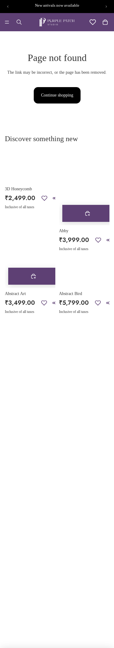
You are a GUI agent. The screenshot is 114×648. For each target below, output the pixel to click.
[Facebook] (67, 561)
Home (12, 410)
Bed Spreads (18, 505)
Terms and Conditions (79, 456)
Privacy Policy (72, 410)
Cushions (15, 515)
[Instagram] (78, 561)
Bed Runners (18, 485)
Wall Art (67, 525)
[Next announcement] (106, 6)
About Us (15, 420)
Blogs (12, 429)
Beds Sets (15, 495)
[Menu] (7, 22)
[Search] (19, 22)
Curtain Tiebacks (74, 505)
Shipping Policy (74, 420)
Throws (13, 535)
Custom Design (20, 449)
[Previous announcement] (8, 6)
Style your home (21, 459)
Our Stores (16, 439)
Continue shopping (57, 95)
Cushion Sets (18, 525)
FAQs (65, 446)
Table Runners (72, 496)
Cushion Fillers (73, 485)
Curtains (67, 515)
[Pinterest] (90, 561)
